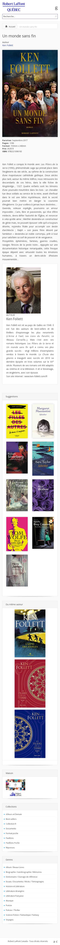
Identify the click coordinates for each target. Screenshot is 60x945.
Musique (9, 900)
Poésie (9, 905)
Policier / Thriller (13, 910)
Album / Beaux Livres (15, 867)
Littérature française (15, 896)
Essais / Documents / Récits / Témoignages (25, 881)
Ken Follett (7, 45)
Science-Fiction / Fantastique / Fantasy (22, 915)
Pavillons (10, 838)
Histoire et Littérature (15, 886)
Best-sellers (11, 819)
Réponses (10, 847)
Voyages (10, 919)
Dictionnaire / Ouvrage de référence (21, 877)
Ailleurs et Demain (14, 814)
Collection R (11, 824)
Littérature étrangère (15, 891)
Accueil (12, 26)
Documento (11, 828)
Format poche (12, 833)
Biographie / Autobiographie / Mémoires (24, 872)
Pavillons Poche (13, 843)
